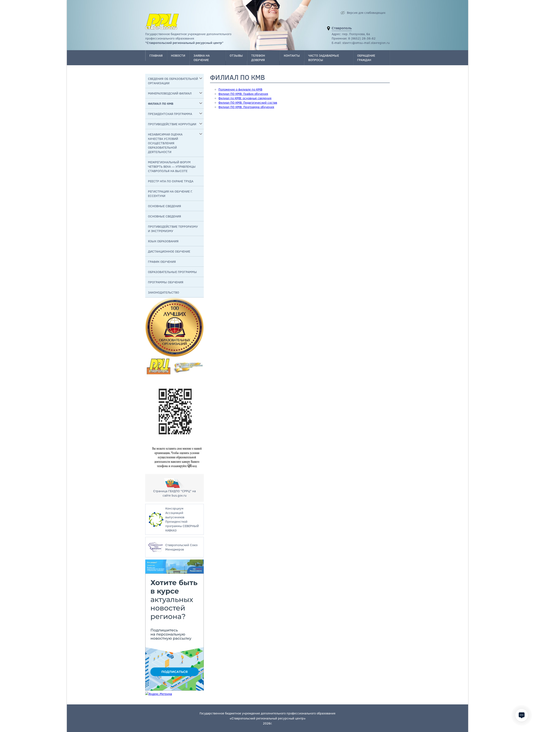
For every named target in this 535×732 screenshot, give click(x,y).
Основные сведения (164, 206)
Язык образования (163, 241)
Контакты (292, 55)
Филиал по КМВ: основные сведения (244, 98)
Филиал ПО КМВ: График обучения (243, 94)
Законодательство (163, 292)
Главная (156, 55)
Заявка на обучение (202, 57)
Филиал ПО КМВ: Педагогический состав (247, 102)
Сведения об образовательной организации (173, 81)
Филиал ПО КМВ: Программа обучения (246, 107)
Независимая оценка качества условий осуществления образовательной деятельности (165, 143)
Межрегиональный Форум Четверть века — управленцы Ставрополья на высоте (172, 166)
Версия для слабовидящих (366, 12)
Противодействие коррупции (172, 124)
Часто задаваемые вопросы (323, 57)
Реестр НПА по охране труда (170, 181)
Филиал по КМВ (160, 103)
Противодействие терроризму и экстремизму (173, 228)
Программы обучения (165, 282)
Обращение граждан (366, 57)
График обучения (162, 261)
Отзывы (236, 55)
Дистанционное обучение (169, 251)
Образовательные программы (172, 272)
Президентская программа (170, 114)
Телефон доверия (258, 57)
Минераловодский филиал (170, 93)
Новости (178, 55)
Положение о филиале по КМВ (240, 89)
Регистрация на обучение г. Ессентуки (170, 193)
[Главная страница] (162, 22)
